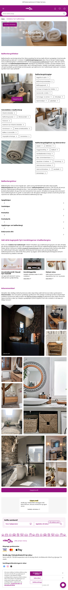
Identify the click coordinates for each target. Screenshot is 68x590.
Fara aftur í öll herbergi (9, 24)
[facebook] (4, 566)
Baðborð (54, 150)
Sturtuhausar (7, 129)
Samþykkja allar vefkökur (37, 573)
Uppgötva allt (17, 99)
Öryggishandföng (42, 150)
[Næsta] (64, 203)
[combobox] (34, 14)
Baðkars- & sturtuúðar (9, 132)
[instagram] (8, 566)
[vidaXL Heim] (29, 8)
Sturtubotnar (25, 136)
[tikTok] (11, 566)
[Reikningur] (55, 8)
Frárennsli (6, 121)
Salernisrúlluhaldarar (43, 169)
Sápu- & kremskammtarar (44, 157)
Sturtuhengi (59, 161)
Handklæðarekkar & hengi (44, 154)
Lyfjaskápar (54, 101)
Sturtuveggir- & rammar (44, 97)
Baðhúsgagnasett (42, 85)
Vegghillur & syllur (42, 77)
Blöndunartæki (24, 117)
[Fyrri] (4, 203)
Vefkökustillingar (37, 582)
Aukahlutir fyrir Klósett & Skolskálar (13, 125)
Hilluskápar (59, 97)
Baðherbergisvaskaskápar (44, 81)
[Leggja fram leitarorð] (64, 13)
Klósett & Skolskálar (9, 113)
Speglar (39, 146)
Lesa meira (28, 278)
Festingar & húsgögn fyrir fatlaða (46, 89)
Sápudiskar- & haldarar (44, 161)
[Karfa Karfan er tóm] (64, 8)
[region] (22, 578)
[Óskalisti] (60, 8)
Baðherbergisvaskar (9, 117)
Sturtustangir (41, 173)
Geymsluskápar (41, 101)
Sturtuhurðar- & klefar (43, 93)
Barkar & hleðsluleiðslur (23, 129)
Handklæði (57, 169)
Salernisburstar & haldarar (45, 165)
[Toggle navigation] (3, 9)
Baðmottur (50, 146)
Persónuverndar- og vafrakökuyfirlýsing (13, 584)
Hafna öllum (37, 578)
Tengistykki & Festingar (10, 136)
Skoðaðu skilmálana (34, 509)
